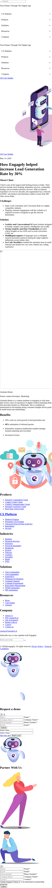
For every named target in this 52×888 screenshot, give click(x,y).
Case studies (10, 603)
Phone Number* (30, 874)
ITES (7, 561)
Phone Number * (30, 722)
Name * (27, 717)
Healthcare (9, 548)
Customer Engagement (14, 583)
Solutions (5, 25)
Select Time (4, 733)
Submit (3, 728)
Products (4, 20)
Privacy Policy (37, 646)
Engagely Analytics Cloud (15, 507)
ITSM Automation (12, 588)
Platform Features (12, 519)
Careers (8, 625)
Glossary (8, 605)
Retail (7, 559)
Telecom (8, 552)
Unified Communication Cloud (17, 504)
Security (8, 528)
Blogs (7, 600)
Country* (27, 879)
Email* (27, 871)
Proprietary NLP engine (14, 522)
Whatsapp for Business (14, 579)
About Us (9, 616)
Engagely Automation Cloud (16, 500)
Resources (5, 31)
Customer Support (12, 581)
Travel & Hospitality (13, 546)
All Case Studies (6, 78)
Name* (27, 869)
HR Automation (11, 590)
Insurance (9, 543)
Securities (9, 557)
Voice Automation (12, 572)
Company (5, 37)
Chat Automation (12, 574)
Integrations (9, 526)
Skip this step (5, 735)
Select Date (4, 730)
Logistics (8, 555)
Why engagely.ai (11, 618)
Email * (27, 725)
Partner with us (11, 622)
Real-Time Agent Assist (14, 509)
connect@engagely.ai (8, 631)
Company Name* (31, 877)
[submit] (25, 640)
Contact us (9, 627)
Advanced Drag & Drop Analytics (18, 524)
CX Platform (6, 14)
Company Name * (31, 720)
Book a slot (16, 736)
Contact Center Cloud (13, 502)
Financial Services (12, 541)
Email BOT (9, 576)
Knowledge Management (15, 585)
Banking (8, 539)
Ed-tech (8, 550)
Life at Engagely (11, 620)
